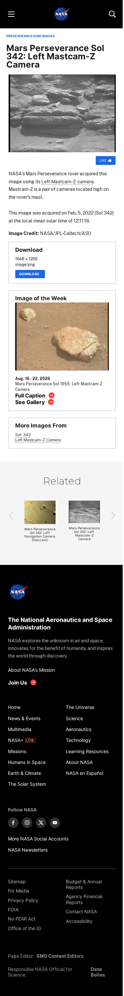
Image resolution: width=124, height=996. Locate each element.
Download (30, 274)
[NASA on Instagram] (27, 822)
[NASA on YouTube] (55, 822)
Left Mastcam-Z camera (67, 181)
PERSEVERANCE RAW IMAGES (30, 36)
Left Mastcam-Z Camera (38, 440)
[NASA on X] (41, 822)
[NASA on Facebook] (13, 822)
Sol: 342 (23, 434)
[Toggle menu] (11, 14)
